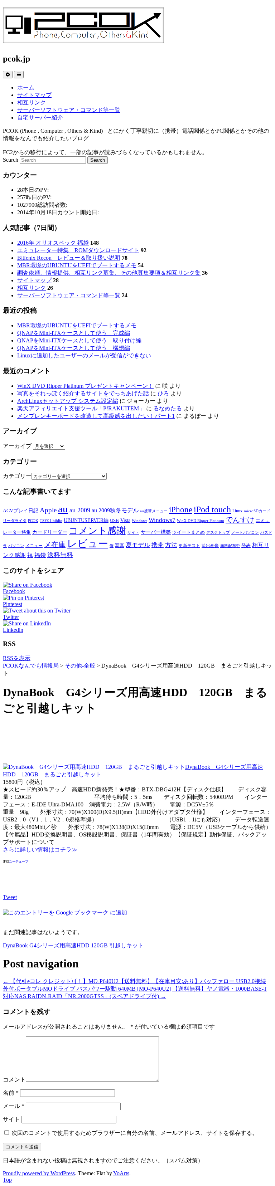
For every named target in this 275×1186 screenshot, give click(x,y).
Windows (139, 521)
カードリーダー (49, 532)
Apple (48, 510)
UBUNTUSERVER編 (86, 520)
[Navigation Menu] (19, 74)
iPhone (180, 509)
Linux (237, 510)
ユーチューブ (18, 861)
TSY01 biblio (51, 521)
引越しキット (126, 945)
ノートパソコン (245, 533)
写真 (119, 545)
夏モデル (138, 544)
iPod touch (212, 509)
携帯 (157, 544)
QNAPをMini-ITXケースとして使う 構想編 (73, 348)
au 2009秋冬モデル (115, 510)
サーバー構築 (156, 532)
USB (114, 520)
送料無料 (60, 554)
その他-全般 (80, 666)
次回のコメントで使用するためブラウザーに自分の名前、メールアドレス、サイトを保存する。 (134, 1133)
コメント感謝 (97, 531)
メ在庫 (55, 544)
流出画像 (210, 545)
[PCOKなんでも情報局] (83, 39)
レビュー (87, 543)
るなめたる (167, 408)
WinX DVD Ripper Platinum (200, 521)
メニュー (34, 545)
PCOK (33, 521)
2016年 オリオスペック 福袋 (53, 243)
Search (10, 160)
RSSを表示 (16, 658)
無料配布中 (230, 546)
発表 (246, 545)
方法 (171, 544)
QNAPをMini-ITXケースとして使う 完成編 (73, 333)
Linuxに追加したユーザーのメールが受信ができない (84, 355)
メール (13, 1106)
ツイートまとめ (188, 532)
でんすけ (240, 519)
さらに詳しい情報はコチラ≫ (40, 849)
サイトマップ (34, 95)
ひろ (163, 393)
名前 (11, 1093)
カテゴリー (17, 476)
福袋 (40, 555)
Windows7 (162, 519)
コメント (14, 1080)
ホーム (25, 87)
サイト (133, 533)
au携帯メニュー (154, 511)
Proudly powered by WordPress (39, 1173)
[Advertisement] (137, 740)
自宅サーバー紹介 (40, 117)
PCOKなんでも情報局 (31, 666)
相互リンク (31, 102)
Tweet (10, 897)
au (63, 508)
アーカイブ (17, 446)
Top (7, 1180)
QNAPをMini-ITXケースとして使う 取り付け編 (79, 340)
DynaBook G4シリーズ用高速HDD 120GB (55, 945)
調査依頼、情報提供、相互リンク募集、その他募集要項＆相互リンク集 (109, 273)
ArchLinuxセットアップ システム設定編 (67, 401)
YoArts (121, 1173)
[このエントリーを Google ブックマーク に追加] (65, 912)
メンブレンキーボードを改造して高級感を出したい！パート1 (96, 416)
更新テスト (189, 545)
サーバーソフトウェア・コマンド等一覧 (68, 110)
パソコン (16, 546)
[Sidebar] (8, 74)
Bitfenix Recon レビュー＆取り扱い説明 (68, 258)
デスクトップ (218, 533)
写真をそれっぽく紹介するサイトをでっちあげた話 (83, 393)
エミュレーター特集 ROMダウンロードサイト (78, 250)
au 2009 (79, 510)
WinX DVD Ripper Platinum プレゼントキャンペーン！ (85, 386)
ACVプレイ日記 (20, 510)
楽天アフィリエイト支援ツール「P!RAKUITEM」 (81, 408)
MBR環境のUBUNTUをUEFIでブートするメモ (76, 265)
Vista (125, 520)
